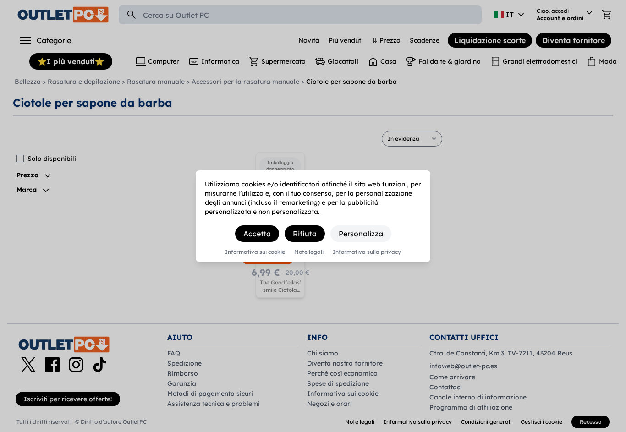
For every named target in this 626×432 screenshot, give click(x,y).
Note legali (309, 252)
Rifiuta (305, 233)
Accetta (257, 233)
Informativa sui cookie (255, 252)
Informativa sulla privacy (367, 252)
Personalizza (361, 233)
